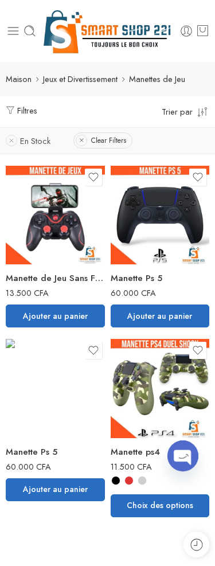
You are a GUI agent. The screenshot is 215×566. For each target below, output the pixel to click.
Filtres (26, 110)
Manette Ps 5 (136, 278)
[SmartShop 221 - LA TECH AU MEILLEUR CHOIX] (107, 31)
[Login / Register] (186, 31)
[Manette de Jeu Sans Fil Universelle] (55, 215)
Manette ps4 (135, 452)
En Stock (35, 141)
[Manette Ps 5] (160, 215)
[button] (55, 316)
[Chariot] (202, 31)
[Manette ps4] (160, 388)
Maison (19, 79)
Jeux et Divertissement (80, 79)
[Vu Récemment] (196, 544)
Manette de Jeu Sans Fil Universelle (55, 278)
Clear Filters (108, 140)
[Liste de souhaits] (93, 177)
